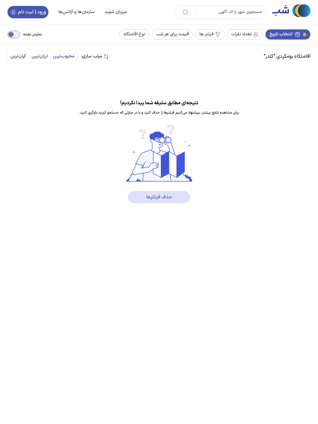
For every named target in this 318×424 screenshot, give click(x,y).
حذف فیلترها (159, 197)
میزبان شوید (116, 12)
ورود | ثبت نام (32, 12)
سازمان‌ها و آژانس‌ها (76, 12)
